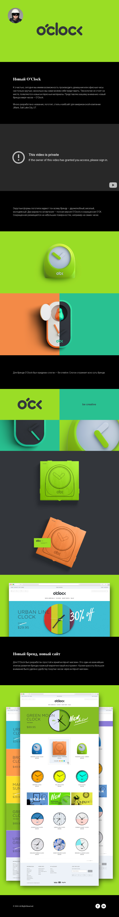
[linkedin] (103, 906)
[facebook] (97, 906)
